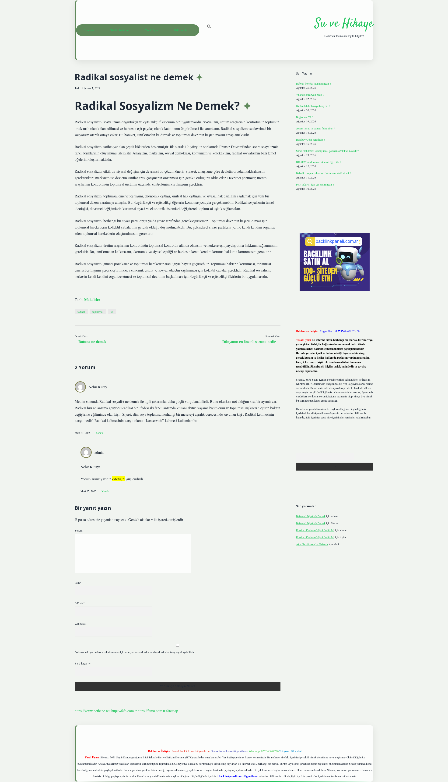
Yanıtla (99, 433)
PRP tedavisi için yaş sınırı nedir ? (315, 184)
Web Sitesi (80, 623)
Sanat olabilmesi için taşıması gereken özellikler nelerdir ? (327, 151)
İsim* (78, 582)
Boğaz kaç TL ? (304, 117)
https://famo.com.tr (151, 710)
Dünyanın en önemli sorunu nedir (249, 341)
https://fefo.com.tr (124, 710)
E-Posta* (80, 603)
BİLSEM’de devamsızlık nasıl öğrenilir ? (318, 162)
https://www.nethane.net (92, 710)
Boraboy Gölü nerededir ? (310, 139)
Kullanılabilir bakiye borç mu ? (313, 106)
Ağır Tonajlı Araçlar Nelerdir (312, 544)
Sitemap (172, 710)
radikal (81, 312)
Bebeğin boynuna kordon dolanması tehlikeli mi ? (323, 173)
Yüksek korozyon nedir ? (310, 94)
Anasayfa (89, 30)
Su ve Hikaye (344, 23)
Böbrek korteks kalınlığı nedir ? (313, 83)
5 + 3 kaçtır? (83, 663)
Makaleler (92, 299)
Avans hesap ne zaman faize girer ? (315, 128)
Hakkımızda (180, 30)
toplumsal (97, 312)
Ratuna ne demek (92, 341)
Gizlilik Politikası (119, 30)
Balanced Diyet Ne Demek (311, 516)
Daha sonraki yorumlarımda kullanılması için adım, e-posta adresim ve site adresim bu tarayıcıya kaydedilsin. (135, 652)
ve (112, 312)
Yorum (78, 530)
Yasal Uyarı (151, 30)
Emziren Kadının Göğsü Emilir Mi (315, 530)
